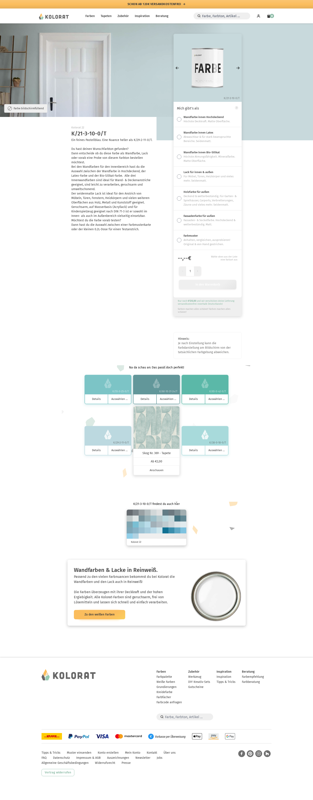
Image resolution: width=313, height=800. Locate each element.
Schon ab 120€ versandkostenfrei (154, 4)
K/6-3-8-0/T (159, 513)
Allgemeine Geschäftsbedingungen (65, 763)
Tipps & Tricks (226, 682)
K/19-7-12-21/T (148, 513)
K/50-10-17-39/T (183, 518)
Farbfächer (163, 697)
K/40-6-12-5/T (142, 530)
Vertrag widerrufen (58, 772)
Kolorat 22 (77, 127)
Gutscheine (196, 687)
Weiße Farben (165, 682)
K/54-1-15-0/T (136, 524)
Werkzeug (194, 677)
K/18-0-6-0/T (159, 530)
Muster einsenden (79, 753)
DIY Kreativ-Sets (199, 682)
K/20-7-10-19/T (159, 524)
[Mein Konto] (258, 16)
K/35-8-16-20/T (148, 518)
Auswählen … (119, 399)
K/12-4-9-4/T (153, 513)
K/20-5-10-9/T (165, 524)
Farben (90, 16)
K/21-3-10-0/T (171, 518)
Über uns (170, 753)
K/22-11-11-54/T (136, 513)
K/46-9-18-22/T (130, 524)
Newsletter (142, 758)
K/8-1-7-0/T (136, 518)
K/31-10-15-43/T (177, 513)
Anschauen (157, 470)
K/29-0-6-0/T (153, 530)
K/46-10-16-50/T (165, 513)
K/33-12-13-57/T (171, 513)
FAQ (44, 758)
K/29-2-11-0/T (165, 518)
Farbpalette (164, 677)
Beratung (162, 16)
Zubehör (123, 16)
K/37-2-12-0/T (142, 524)
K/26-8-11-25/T (153, 524)
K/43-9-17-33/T (142, 518)
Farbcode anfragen (169, 702)
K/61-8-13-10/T (177, 530)
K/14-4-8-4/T (171, 524)
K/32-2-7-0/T (136, 536)
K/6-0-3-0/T (183, 524)
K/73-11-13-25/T (171, 530)
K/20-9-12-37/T (142, 513)
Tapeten (106, 16)
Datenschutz (61, 758)
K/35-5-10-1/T (148, 530)
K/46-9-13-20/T (130, 530)
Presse (126, 763)
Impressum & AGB (88, 758)
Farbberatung (251, 682)
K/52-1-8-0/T (183, 530)
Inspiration (142, 16)
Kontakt (152, 753)
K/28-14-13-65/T (130, 513)
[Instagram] (258, 753)
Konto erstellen (108, 753)
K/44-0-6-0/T (130, 536)
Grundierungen (166, 687)
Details (96, 399)
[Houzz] (267, 753)
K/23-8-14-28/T (183, 513)
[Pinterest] (250, 753)
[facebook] (241, 753)
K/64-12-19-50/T (177, 518)
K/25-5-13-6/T (159, 518)
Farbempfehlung (253, 677)
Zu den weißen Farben (100, 614)
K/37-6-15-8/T (153, 518)
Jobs (159, 758)
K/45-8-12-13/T (136, 530)
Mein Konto (132, 753)
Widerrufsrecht (105, 763)
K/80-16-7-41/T (165, 530)
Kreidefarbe (164, 692)
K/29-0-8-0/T (148, 524)
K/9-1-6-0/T (177, 524)
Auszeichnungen (118, 758)
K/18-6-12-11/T (130, 518)
